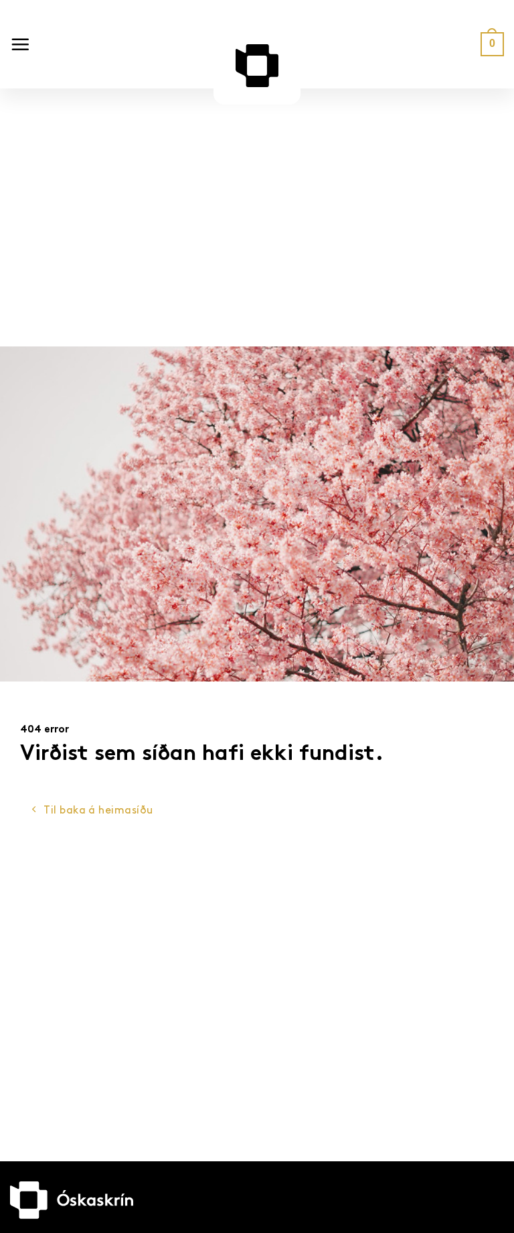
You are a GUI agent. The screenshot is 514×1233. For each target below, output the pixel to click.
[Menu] (20, 44)
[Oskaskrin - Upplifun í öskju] (257, 65)
